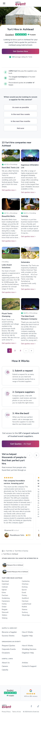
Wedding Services (29, 649)
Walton (4, 615)
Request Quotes (8, 645)
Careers (5, 666)
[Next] (36, 455)
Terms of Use (16, 712)
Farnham (5, 595)
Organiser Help (28, 653)
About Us (6, 662)
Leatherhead (26, 604)
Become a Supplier (9, 632)
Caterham (5, 584)
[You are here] (3, 551)
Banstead (5, 581)
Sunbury (25, 612)
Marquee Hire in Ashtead (15, 565)
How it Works (27, 632)
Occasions (6, 653)
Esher (4, 592)
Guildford (25, 598)
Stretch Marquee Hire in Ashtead (17, 572)
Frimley (24, 595)
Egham (4, 590)
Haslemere (6, 601)
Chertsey (25, 584)
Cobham (5, 587)
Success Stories (8, 635)
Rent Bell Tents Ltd (10, 167)
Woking (4, 618)
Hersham (25, 601)
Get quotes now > (9, 190)
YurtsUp (24, 216)
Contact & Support (29, 666)
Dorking (24, 587)
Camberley (26, 581)
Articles (25, 662)
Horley (4, 604)
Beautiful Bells (8, 216)
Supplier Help (27, 635)
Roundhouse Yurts (17, 535)
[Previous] (29, 455)
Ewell (24, 592)
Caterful (5, 670)
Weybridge (26, 615)
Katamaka (25, 262)
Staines (24, 609)
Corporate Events (9, 649)
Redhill (24, 607)
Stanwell (5, 612)
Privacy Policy (6, 712)
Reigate (4, 609)
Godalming (6, 598)
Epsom (24, 590)
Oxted (4, 607)
